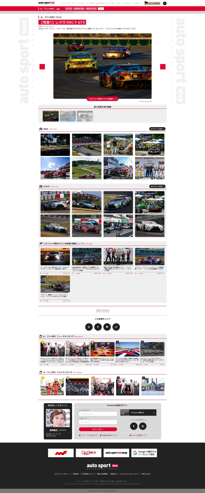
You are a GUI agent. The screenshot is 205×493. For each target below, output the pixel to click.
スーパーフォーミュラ (78, 3)
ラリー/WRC (110, 3)
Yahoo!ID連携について (139, 435)
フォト (101, 8)
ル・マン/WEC (90, 3)
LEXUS (106, 311)
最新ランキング (91, 8)
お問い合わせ (145, 474)
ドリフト (118, 3)
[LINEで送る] (107, 327)
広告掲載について (88, 474)
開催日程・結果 (79, 8)
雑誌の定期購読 (102, 474)
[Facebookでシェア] (98, 327)
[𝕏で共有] (89, 327)
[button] (162, 66)
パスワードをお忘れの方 (89, 435)
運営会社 (114, 474)
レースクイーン (127, 3)
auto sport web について (129, 474)
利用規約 (76, 474)
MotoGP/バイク (100, 3)
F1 (60, 3)
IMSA (99, 311)
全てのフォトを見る (156, 129)
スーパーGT (66, 3)
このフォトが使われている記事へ (101, 99)
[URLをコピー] (116, 327)
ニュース (68, 8)
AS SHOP (136, 3)
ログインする (97, 429)
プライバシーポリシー (62, 474)
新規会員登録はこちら (109, 435)
